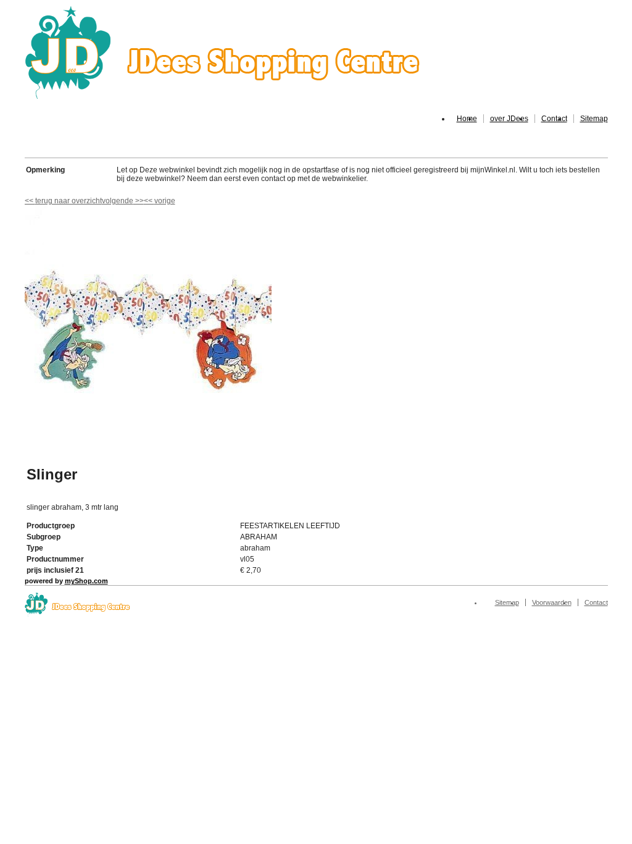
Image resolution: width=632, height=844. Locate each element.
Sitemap (594, 118)
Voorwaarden (552, 602)
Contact (554, 118)
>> (138, 200)
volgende (123, 200)
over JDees (509, 118)
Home (467, 118)
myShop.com (86, 580)
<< (149, 200)
